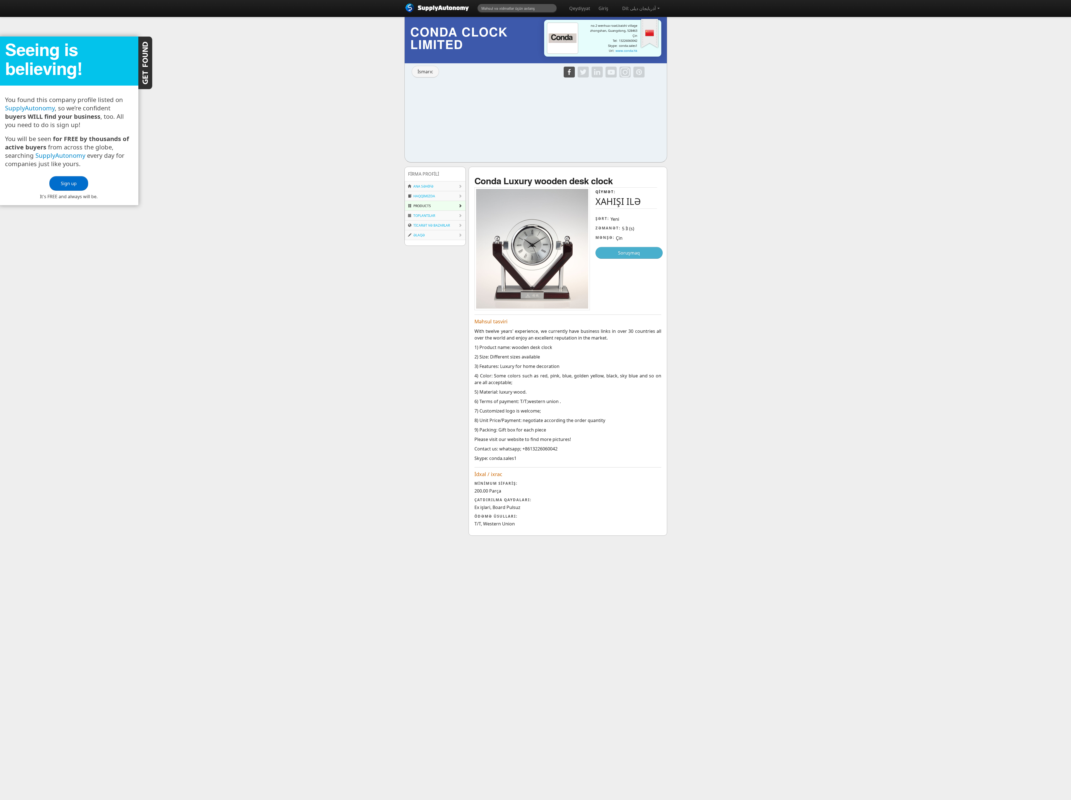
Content (145, 63)
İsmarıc (425, 72)
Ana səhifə (423, 186)
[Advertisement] (535, 118)
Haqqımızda (424, 196)
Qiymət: (605, 191)
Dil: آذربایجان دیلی (639, 8)
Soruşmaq (629, 253)
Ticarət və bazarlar (431, 225)
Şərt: (602, 218)
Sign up (69, 183)
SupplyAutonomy (30, 108)
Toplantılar (424, 215)
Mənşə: (604, 237)
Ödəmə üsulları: (496, 516)
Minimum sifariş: (496, 483)
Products (422, 205)
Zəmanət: (608, 228)
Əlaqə (419, 235)
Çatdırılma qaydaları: (503, 499)
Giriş (603, 8)
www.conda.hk (626, 51)
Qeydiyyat (579, 8)
